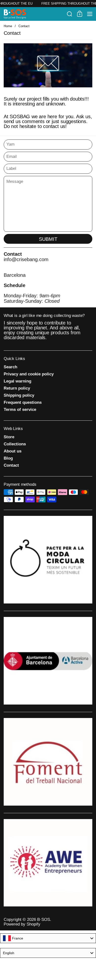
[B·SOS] (34, 14)
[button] (69, 14)
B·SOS (43, 919)
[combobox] (48, 938)
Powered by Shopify (22, 924)
